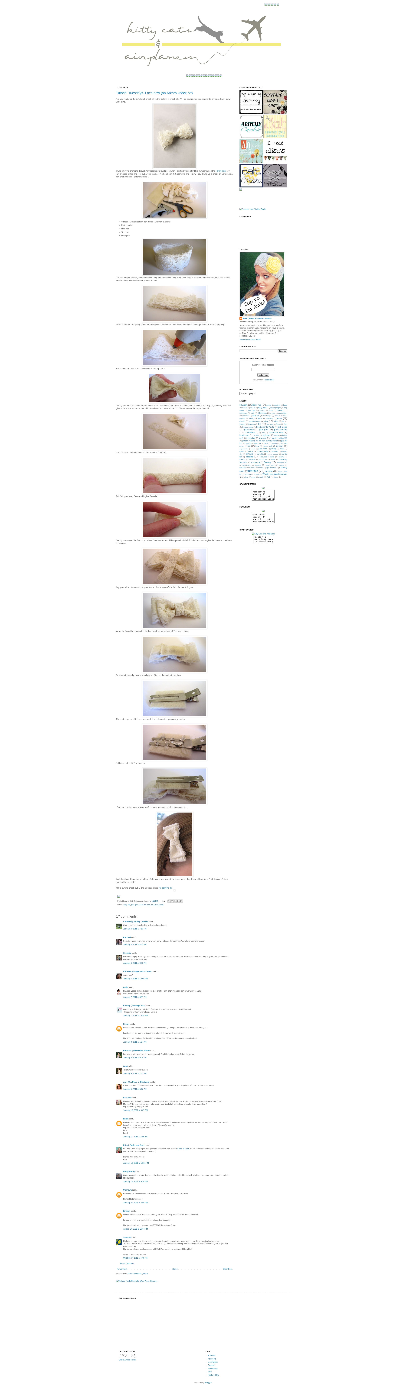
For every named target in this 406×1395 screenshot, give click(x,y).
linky (257, 446)
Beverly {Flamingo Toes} (134, 1006)
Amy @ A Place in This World (136, 1082)
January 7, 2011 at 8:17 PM (135, 997)
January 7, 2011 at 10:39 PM (135, 1015)
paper (282, 449)
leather (274, 443)
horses (276, 435)
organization (244, 449)
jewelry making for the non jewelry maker (260, 441)
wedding (248, 474)
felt (129, 905)
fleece (278, 424)
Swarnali (127, 1237)
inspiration (250, 438)
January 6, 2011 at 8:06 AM (135, 963)
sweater (252, 468)
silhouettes (246, 465)
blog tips (251, 410)
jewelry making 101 (279, 438)
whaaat (256, 474)
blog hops (262, 408)
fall (283, 421)
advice (268, 405)
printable (249, 454)
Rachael (127, 937)
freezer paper (247, 427)
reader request (272, 454)
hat (263, 433)
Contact (211, 1365)
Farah (125, 1119)
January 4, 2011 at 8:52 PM (135, 944)
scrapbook (255, 462)
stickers (281, 465)
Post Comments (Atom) (138, 1274)
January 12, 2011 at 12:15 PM (136, 1163)
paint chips (263, 449)
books (262, 410)
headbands (244, 435)
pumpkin (260, 454)
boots (271, 410)
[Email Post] (164, 901)
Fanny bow (221, 171)
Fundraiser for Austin (265, 427)
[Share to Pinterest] (181, 901)
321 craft (243, 405)
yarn (268, 477)
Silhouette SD (282, 462)
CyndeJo (127, 953)
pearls (250, 451)
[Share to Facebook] (178, 901)
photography (262, 451)
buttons (280, 410)
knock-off (142, 905)
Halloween (250, 432)
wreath (260, 477)
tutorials (160, 905)
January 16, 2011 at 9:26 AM (135, 1181)
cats (252, 413)
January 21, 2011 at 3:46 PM (135, 1203)
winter (246, 477)
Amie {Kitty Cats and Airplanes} (257, 318)
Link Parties (213, 1362)
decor (260, 418)
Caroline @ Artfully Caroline (135, 922)
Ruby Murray (129, 1171)
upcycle (269, 471)
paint (253, 449)
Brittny (126, 1024)
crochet (277, 416)
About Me (212, 1359)
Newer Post (122, 1269)
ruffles (273, 459)
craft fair (255, 416)
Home (175, 1269)
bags (285, 405)
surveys (242, 468)
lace (148, 905)
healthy (256, 435)
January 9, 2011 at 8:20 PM (135, 1089)
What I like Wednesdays (274, 474)
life (249, 446)
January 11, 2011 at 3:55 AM (135, 1137)
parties (241, 451)
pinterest (275, 451)
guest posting (280, 429)
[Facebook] (266, 5)
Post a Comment (127, 1263)
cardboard (243, 413)
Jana (125, 1066)
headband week (276, 432)
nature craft (267, 446)
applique (277, 405)
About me (256, 405)
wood (253, 477)
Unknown (127, 1190)
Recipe (249, 456)
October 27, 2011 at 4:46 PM (135, 1258)
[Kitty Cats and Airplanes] (263, 534)
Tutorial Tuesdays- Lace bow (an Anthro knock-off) (154, 93)
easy (125, 905)
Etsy (210, 1372)
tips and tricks (272, 468)
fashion (242, 424)
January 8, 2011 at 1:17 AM (135, 1042)
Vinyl (280, 471)
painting (273, 449)
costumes (245, 416)
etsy (266, 421)
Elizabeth (127, 1098)
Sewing (267, 462)
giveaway (249, 429)
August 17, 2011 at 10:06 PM (135, 1229)
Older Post (227, 1269)
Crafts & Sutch (183, 1149)
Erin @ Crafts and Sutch (134, 1145)
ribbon (242, 459)
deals (251, 418)
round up (263, 459)
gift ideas (282, 427)
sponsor (258, 465)
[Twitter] (269, 5)
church (272, 413)
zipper (276, 477)
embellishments (255, 421)
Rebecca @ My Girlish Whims (136, 1050)
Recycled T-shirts (267, 457)
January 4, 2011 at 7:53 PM (135, 929)
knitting (248, 443)
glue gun (134, 905)
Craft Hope (267, 416)
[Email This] (169, 901)
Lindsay (126, 1211)
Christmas (262, 413)
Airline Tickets (130, 1360)
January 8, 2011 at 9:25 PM (135, 1058)
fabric (276, 421)
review (281, 457)
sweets (260, 468)
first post (270, 424)
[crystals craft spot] (251, 162)
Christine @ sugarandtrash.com (137, 971)
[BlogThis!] (172, 901)
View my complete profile (250, 339)
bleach (252, 408)
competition (282, 413)
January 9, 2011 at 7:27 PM (135, 1073)
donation (269, 418)
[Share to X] (175, 901)
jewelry (262, 438)
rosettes (252, 459)
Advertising (213, 1368)
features (251, 424)
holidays (266, 435)
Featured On (213, 1375)
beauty (244, 408)
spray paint (270, 465)
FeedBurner (269, 380)
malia (125, 987)
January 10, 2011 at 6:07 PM (135, 1110)
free (285, 424)
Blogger (208, 1383)
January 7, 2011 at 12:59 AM (135, 979)
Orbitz (121, 1360)
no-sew (154, 905)
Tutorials (211, 1355)
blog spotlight (275, 408)
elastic (242, 421)
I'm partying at (165, 888)
